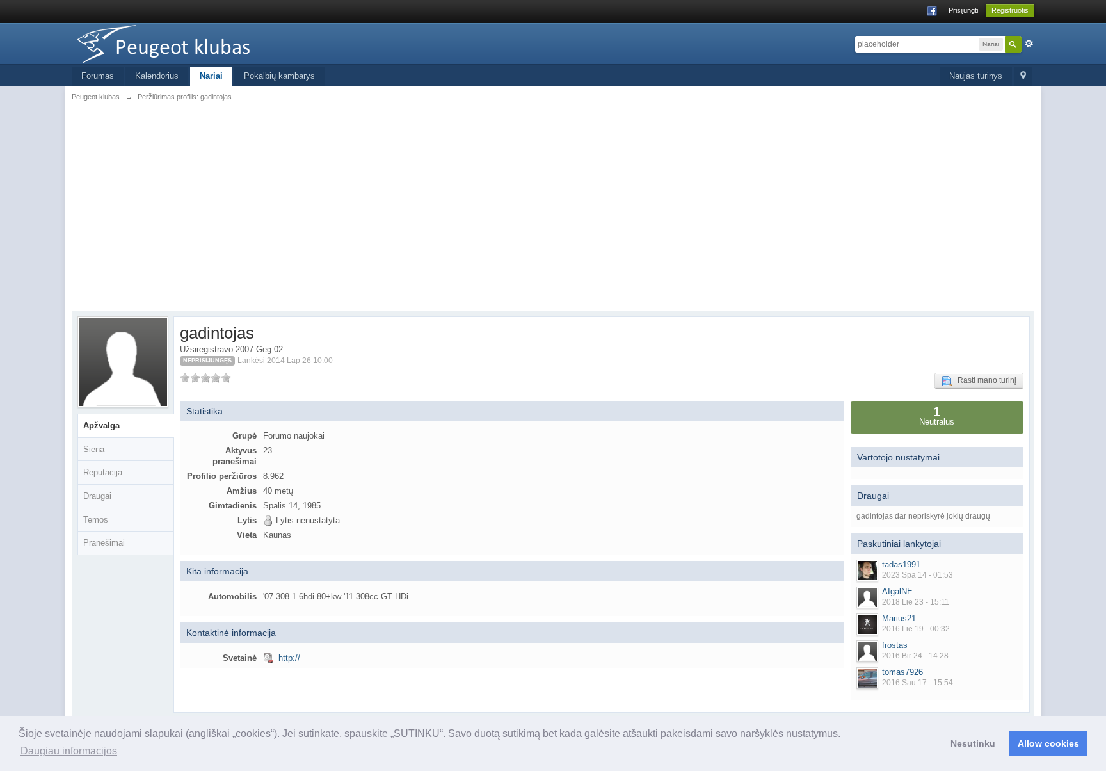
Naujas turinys (975, 76)
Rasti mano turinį (984, 380)
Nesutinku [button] (972, 743)
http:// (289, 658)
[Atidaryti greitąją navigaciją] (1023, 76)
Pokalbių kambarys (279, 76)
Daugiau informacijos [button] (68, 750)
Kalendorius (157, 76)
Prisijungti (963, 10)
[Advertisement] (553, 205)
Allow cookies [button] (1048, 743)
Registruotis (1010, 10)
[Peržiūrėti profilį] (867, 570)
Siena (93, 449)
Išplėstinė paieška (1029, 43)
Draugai (97, 496)
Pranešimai (104, 543)
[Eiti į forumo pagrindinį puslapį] (186, 42)
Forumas (97, 76)
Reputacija (102, 472)
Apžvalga (101, 425)
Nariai (211, 76)
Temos (95, 519)
